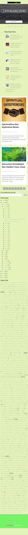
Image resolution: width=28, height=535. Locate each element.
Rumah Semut (14, 460)
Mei (4, 254)
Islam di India (15, 339)
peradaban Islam (13, 432)
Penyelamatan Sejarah (5, 432)
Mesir (18, 395)
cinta (22, 307)
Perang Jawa (15, 436)
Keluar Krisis (23, 358)
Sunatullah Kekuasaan (6, 490)
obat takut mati (23, 415)
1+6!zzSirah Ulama (10, 282)
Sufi (1, 484)
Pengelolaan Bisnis (22, 425)
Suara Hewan (9, 482)
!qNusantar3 (3, 282)
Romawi (8, 460)
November (6, 267)
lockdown (20, 384)
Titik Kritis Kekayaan (14, 499)
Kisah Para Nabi (21, 371)
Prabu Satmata (8, 448)
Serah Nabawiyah (24, 467)
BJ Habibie (15, 303)
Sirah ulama (24, 477)
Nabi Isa (7, 406)
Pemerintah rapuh (21, 423)
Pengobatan (14, 426)
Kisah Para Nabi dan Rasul (11, 377)
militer (22, 395)
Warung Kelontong (8, 510)
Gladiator (6, 323)
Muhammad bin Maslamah (7, 401)
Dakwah (20, 308)
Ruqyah (20, 460)
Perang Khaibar (23, 436)
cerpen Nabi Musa (10, 307)
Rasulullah (25, 452)
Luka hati (8, 386)
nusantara (13, 413)
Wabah (26, 504)
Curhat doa (4, 308)
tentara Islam (11, 497)
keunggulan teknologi (22, 365)
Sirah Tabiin (16, 477)
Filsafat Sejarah (20, 319)
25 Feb (6, 246)
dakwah (14, 308)
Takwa (15, 493)
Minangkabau (16, 397)
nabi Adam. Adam (7, 404)
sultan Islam (20, 484)
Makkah (14, 388)
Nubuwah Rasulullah (17, 412)
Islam (17, 338)
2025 (3, 275)
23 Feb (6, 242)
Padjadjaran (24, 417)
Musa (25, 401)
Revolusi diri (6, 458)
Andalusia (13, 294)
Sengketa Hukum (16, 467)
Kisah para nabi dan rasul (15, 375)
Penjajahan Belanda (4, 430)
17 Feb (6, 233)
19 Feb (6, 238)
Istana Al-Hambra (9, 341)
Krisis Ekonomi (8, 382)
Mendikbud (25, 393)
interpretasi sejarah (11, 338)
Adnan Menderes (18, 286)
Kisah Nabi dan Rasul (12, 371)
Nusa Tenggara (7, 413)
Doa (25, 312)
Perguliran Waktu (17, 441)
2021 (3, 200)
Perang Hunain (8, 436)
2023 (3, 271)
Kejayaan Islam (4, 356)
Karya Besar (14, 349)
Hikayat (9, 327)
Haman (5, 325)
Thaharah (21, 497)
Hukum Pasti (4, 330)
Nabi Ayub (15, 404)
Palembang (3, 419)
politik (13, 447)
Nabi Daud (21, 404)
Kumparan (19, 382)
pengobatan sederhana (22, 426)
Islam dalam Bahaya (6, 339)
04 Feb (6, 210)
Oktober (6, 265)
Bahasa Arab (20, 297)
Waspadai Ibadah (16, 510)
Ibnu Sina (14, 332)
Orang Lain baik (10, 417)
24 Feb (6, 244)
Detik (7, 312)
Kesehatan (16, 362)
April (5, 252)
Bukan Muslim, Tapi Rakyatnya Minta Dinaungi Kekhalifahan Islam (16, 37)
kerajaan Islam (18, 360)
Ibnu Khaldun (8, 332)
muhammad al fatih (23, 399)
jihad (5, 345)
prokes (21, 448)
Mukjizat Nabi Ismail (18, 401)
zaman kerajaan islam (10, 512)
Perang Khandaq (4, 437)
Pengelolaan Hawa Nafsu (5, 426)
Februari (6, 206)
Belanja (2, 301)
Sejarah (26, 463)
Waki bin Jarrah (16, 506)
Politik (16, 447)
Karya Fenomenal (22, 349)
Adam (11, 286)
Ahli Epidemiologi (21, 288)
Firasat (6, 321)
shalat (21, 469)
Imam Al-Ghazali (17, 336)
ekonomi (14, 316)
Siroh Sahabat (16, 479)
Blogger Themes (18, 525)
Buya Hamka (14, 305)
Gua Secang (24, 323)
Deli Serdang (8, 310)
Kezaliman (2, 367)
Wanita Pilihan (20, 508)
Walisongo (13, 508)
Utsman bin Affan (13, 504)
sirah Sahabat (24, 475)
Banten (21, 299)
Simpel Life (20, 471)
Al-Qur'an (24, 290)
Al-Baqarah (17, 290)
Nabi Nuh (21, 408)
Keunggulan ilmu (12, 365)
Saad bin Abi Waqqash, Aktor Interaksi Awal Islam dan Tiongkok (15, 61)
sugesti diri (6, 484)
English (19, 318)
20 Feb (6, 240)
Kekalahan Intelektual (22, 356)
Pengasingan (14, 425)
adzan (6, 288)
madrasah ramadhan (15, 386)
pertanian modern (22, 443)
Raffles (2, 452)
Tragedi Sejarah (23, 499)
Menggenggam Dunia (6, 395)
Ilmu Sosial (10, 336)
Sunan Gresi (3, 488)
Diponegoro (17, 312)
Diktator (11, 312)
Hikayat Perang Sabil (17, 327)
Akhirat (11, 290)
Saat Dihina (3, 462)
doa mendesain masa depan (6, 314)
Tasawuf (15, 495)
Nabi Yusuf (13, 410)
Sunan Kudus (24, 488)
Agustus (5, 261)
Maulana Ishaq (15, 390)
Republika (21, 456)
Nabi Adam (24, 402)
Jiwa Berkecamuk (10, 345)
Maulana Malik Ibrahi (23, 390)
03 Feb (6, 208)
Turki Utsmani (6, 501)
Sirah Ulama (6, 479)
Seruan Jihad (5, 469)
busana (8, 305)
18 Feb (6, 235)
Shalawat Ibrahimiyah (13, 471)
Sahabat (8, 462)
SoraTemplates (9, 525)
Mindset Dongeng (24, 397)
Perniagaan (4, 443)
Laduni (7, 384)
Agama (10, 288)
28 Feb (6, 248)
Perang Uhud (18, 439)
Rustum (24, 460)
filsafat (7, 319)
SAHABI (2, 463)
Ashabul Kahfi (3, 297)
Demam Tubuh (19, 310)
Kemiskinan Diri (4, 360)
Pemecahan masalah (11, 423)
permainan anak (24, 441)
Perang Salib (4, 439)
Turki (1, 501)
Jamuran (8, 343)
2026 (3, 277)
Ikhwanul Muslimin (14, 334)
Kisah (6, 369)
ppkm (3, 448)
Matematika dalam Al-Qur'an (6, 390)
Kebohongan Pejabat (14, 350)
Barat (25, 299)
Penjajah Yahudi (21, 428)
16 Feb (6, 231)
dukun (20, 314)
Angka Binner (18, 294)
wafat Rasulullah (5, 506)
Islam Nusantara (23, 339)
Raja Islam (7, 452)
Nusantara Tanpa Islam (5, 415)
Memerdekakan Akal (16, 391)
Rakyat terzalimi (19, 452)
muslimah (2, 402)
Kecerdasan (17, 353)
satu (13, 463)
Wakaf (11, 506)
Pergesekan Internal (8, 441)
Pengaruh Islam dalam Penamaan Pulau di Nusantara (15, 77)
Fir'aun (2, 321)
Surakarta (20, 490)
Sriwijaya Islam (18, 481)
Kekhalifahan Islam (4, 358)
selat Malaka (3, 467)
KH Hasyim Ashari (9, 367)
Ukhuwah (12, 501)
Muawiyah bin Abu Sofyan (7, 399)
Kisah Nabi (4, 371)
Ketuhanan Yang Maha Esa (16, 364)
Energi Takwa (8, 317)
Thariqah (25, 497)
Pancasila (20, 419)
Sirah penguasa (4, 475)
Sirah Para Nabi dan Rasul (20, 473)
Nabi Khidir (7, 408)
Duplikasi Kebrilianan (6, 316)
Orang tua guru (17, 417)
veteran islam (20, 504)
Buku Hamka (3, 305)
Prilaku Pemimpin (15, 448)
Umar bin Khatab (10, 503)
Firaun (10, 321)
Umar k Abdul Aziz (19, 502)
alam (13, 292)
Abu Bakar (25, 282)
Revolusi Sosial (21, 458)
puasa (25, 448)
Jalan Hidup (3, 343)
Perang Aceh (20, 432)
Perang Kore (10, 437)
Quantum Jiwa (23, 450)
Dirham (21, 312)
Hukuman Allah (12, 330)
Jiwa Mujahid (18, 345)
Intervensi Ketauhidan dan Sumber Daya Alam (13, 165)
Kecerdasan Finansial (5, 354)
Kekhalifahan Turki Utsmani (14, 358)
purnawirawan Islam (11, 450)
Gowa (11, 323)
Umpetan (7, 504)
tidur (3, 499)
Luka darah (3, 386)
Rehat (3, 456)
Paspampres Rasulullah (16, 421)
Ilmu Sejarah (4, 336)
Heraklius (24, 325)
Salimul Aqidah (8, 463)
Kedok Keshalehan (24, 354)
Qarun (18, 450)
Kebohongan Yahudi (23, 350)
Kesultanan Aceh (23, 362)
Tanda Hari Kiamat (8, 495)
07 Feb (6, 212)
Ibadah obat (19, 330)
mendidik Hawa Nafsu (17, 393)
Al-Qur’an (7, 292)
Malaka (19, 388)
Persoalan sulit (15, 443)
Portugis (25, 447)
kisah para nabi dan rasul (13, 373)
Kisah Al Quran (11, 369)
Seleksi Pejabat (9, 467)
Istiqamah (24, 341)
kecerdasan (6, 353)
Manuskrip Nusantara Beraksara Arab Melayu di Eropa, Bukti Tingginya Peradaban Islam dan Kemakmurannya (14, 87)
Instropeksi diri (3, 338)
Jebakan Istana (15, 343)
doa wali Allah (15, 314)
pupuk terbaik (3, 450)
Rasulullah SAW (5, 454)
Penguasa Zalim (12, 428)
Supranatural (14, 490)
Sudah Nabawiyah (22, 482)
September (6, 263)
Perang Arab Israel (10, 434)
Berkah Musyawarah (9, 301)
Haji (1, 325)
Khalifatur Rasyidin (22, 367)
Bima (6, 303)
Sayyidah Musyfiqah (19, 463)
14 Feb (6, 227)
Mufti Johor (15, 399)
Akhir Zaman (6, 290)
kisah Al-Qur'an (18, 369)
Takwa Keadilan (20, 493)
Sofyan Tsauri (23, 479)
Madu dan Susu (23, 386)
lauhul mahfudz (13, 384)
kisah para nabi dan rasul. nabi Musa (20, 379)
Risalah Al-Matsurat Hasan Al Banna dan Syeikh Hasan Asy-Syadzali (16, 45)
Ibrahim (19, 332)
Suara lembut (15, 482)
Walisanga (7, 508)
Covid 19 (25, 307)
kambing (2, 349)
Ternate (16, 497)
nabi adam (17, 402)
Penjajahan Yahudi (13, 430)
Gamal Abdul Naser (17, 321)
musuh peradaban (9, 402)
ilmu (20, 334)
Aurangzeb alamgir (12, 297)
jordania (2, 347)
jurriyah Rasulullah (8, 347)
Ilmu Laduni (24, 334)
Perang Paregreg (24, 437)
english (14, 318)
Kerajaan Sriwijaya (8, 362)
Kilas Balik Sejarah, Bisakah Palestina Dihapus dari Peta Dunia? (16, 69)
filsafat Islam (13, 319)
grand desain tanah (16, 323)
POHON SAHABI (7, 447)
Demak (13, 310)
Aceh (7, 286)
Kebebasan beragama (5, 350)
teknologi (21, 495)
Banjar (18, 299)
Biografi (10, 303)
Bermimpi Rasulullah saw (20, 301)
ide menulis (7, 334)
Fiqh (25, 319)
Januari (5, 204)
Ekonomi (20, 316)
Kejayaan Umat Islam (13, 356)
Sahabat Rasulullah (22, 462)
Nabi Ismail (22, 406)
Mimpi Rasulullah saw (8, 397)
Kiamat (2, 369)
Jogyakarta (24, 345)
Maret (5, 250)
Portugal (21, 447)
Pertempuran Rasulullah (5, 445)
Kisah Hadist (24, 369)
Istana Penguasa (18, 341)
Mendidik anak (8, 393)
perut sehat (22, 445)
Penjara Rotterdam (22, 430)
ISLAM (21, 338)
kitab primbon (18, 380)
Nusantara (21, 413)
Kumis (14, 382)
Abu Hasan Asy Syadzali (7, 284)
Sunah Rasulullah (16, 486)
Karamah (8, 349)
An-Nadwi (8, 294)
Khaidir (16, 367)
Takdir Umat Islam (9, 493)
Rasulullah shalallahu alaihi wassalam (18, 454)
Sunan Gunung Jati (10, 488)
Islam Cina (25, 338)
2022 (3, 202)
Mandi (24, 388)
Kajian (25, 347)
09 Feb (6, 217)
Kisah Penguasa (5, 380)
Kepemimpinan (11, 360)
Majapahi (2, 388)
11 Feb (6, 225)
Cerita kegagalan (23, 305)
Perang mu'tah (17, 437)
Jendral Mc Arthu (22, 343)
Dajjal (9, 308)
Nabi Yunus (8, 410)
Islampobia (3, 341)
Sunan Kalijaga (18, 488)
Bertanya (2, 303)
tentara (6, 497)
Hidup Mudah (3, 327)
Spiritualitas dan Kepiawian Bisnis (10, 125)
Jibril (2, 345)
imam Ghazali (23, 336)
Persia (9, 443)
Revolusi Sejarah (13, 458)
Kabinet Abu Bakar (18, 347)
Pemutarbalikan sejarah (5, 425)
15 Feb (6, 229)
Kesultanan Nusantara (5, 364)
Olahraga (2, 417)
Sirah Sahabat (6, 477)
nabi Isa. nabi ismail (14, 406)
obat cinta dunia (15, 415)
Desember (6, 269)
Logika (25, 384)
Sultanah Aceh (9, 486)
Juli (4, 258)
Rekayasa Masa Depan (14, 456)
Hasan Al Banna (16, 325)
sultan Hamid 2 (13, 484)
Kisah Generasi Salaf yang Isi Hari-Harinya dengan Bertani (16, 53)
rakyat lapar (12, 452)
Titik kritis (7, 499)
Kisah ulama (11, 380)
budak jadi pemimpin (22, 303)
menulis (13, 395)
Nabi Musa (13, 408)
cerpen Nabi (3, 307)
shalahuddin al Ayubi (13, 469)
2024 (3, 273)
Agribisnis (15, 288)
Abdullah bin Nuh (18, 282)
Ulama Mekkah (18, 501)
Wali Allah (22, 506)
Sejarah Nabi (4, 465)
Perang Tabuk (11, 439)
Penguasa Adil (3, 428)
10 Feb (6, 223)
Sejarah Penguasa (23, 465)
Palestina (9, 419)
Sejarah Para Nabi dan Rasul (13, 465)
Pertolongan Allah (15, 445)
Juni (5, 256)
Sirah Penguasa (14, 475)
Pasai (9, 421)
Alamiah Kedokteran (19, 292)
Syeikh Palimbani (20, 492)
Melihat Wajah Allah (6, 391)
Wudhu (22, 510)
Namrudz (20, 410)
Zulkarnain (17, 512)
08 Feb (6, 215)
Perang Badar (19, 434)
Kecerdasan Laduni (15, 354)
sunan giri (23, 486)
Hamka (9, 325)
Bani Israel (13, 299)
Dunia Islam (25, 314)
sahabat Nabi (14, 462)
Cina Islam (17, 307)
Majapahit (8, 388)
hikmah (24, 327)
